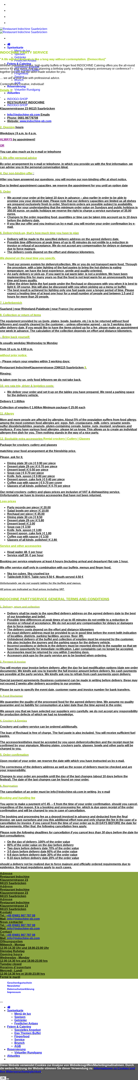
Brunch (19, 79)
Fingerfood (21, 1036)
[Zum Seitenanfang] (1, 1002)
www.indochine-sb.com (35, 121)
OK (3, 1078)
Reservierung (16, 86)
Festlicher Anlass (26, 1023)
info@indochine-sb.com (23, 918)
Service (19, 1039)
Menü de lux (22, 1013)
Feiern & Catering (19, 1026)
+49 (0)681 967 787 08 (20, 915)
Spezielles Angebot (27, 1029)
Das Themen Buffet (27, 1033)
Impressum (14, 992)
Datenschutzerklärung (20, 989)
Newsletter (13, 985)
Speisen (20, 1016)
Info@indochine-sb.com (23, 114)
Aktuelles (13, 92)
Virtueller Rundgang (27, 89)
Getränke (20, 57)
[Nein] (7, 1078)
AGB (17, 1046)
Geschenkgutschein (19, 982)
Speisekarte (15, 47)
